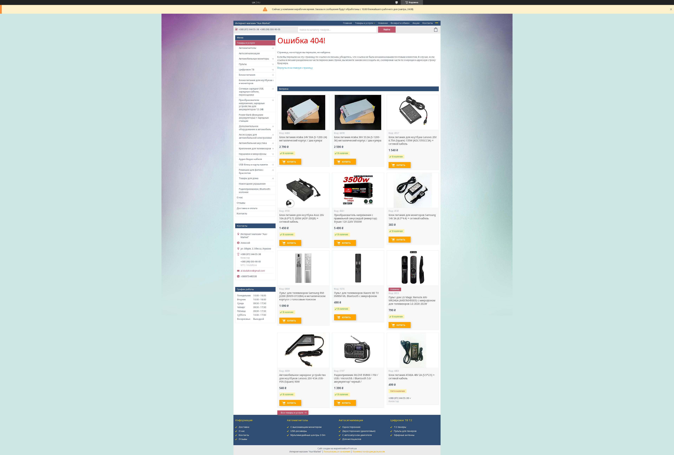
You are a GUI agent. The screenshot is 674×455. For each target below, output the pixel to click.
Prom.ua (352, 448)
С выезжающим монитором (306, 427)
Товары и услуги (364, 23)
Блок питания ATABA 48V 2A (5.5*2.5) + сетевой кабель (412, 376)
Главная (347, 23)
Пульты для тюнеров (405, 431)
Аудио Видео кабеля (250, 159)
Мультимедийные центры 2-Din (307, 435)
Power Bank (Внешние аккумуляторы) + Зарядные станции (254, 117)
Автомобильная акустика (253, 143)
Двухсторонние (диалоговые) (358, 431)
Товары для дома (248, 178)
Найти (387, 29)
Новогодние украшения (252, 183)
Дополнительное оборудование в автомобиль (255, 128)
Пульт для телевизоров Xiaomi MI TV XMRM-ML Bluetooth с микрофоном (356, 294)
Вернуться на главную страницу (295, 67)
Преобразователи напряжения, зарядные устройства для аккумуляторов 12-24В (252, 104)
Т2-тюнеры (400, 427)
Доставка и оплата (247, 208)
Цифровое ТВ (246, 69)
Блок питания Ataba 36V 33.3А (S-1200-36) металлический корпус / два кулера (357, 139)
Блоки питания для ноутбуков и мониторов (255, 82)
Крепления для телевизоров (255, 148)
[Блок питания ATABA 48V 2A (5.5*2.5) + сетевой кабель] (412, 350)
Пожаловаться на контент (337, 451)
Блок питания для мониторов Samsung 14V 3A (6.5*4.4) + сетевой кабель (412, 216)
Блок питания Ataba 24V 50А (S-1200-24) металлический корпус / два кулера (303, 139)
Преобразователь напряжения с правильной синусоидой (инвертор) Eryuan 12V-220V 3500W (355, 218)
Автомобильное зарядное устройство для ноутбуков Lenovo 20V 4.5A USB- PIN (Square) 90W (302, 378)
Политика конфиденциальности (368, 451)
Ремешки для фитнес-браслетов (251, 171)
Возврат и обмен (400, 23)
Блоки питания (247, 74)
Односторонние (351, 427)
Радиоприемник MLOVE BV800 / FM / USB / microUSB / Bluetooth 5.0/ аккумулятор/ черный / (356, 378)
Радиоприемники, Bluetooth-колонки (255, 190)
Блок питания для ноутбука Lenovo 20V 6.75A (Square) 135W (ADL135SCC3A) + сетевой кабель (413, 140)
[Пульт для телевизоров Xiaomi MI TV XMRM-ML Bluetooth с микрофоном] (358, 268)
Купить (291, 161)
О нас (240, 197)
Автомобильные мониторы (254, 58)
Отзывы (241, 202)
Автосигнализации (249, 53)
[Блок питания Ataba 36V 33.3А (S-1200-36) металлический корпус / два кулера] (358, 112)
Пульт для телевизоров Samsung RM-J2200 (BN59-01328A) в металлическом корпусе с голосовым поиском (302, 296)
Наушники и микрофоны (252, 153)
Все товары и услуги (292, 412)
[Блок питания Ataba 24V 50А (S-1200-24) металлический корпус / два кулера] (303, 112)
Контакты (427, 23)
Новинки (383, 23)
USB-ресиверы (298, 431)
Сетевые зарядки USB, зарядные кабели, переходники (251, 91)
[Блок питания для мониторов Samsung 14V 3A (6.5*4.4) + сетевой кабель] (412, 190)
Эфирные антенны (404, 435)
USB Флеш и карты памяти (253, 164)
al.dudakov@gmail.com (253, 270)
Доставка (244, 427)
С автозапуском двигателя (357, 435)
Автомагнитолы (247, 47)
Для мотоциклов (351, 439)
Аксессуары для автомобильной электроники (255, 136)
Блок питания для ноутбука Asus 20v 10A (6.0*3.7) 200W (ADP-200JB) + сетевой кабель (301, 218)
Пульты (243, 64)
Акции (415, 23)
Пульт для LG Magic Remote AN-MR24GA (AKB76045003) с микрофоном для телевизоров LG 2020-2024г (412, 301)
